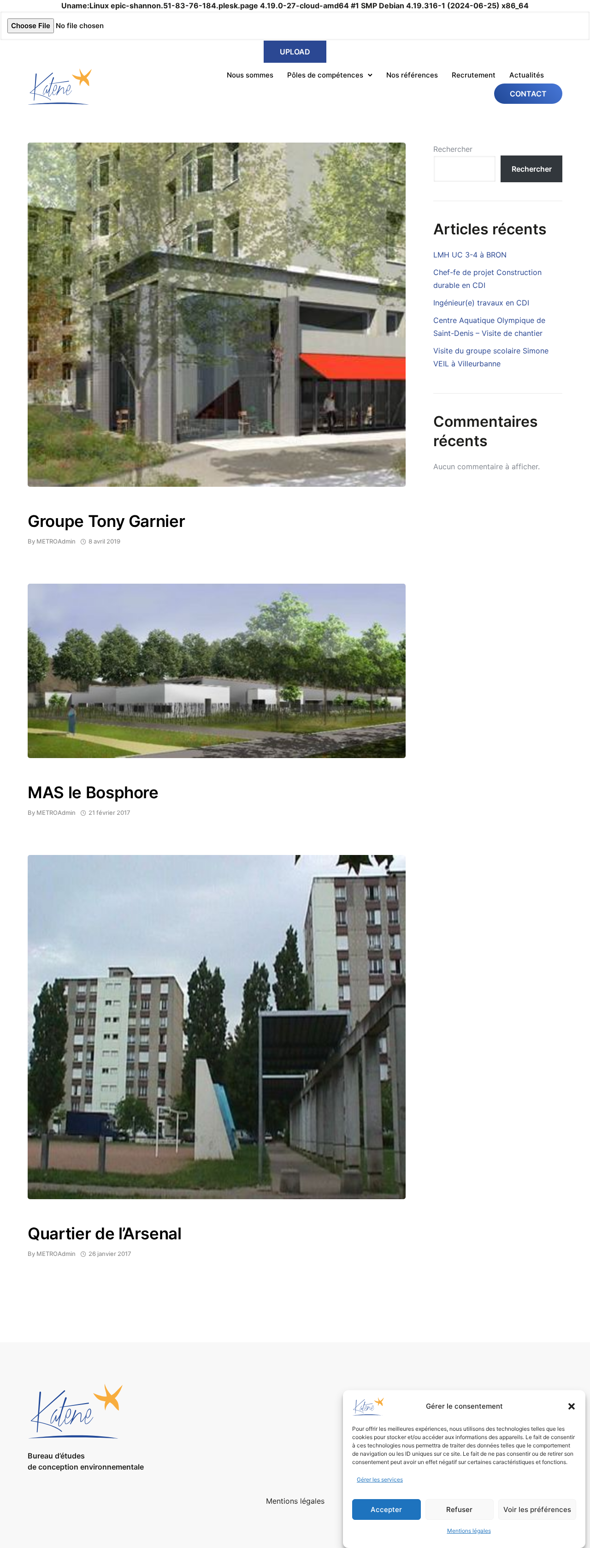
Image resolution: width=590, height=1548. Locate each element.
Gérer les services (380, 1479)
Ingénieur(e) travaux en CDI (481, 302)
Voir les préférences (537, 1509)
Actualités (526, 75)
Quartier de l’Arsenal (105, 1233)
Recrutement (474, 75)
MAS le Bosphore (93, 792)
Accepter (386, 1509)
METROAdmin (56, 541)
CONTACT (528, 93)
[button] (571, 1406)
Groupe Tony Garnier (106, 521)
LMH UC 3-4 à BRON (470, 254)
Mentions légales (469, 1530)
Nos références (412, 75)
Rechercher (452, 149)
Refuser (459, 1509)
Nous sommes (250, 75)
